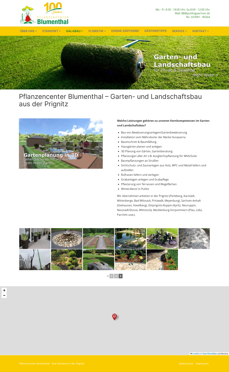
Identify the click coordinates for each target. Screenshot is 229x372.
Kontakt (199, 31)
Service (178, 31)
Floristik (96, 31)
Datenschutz (186, 363)
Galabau (73, 31)
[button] (114, 317)
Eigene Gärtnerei (125, 31)
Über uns (27, 31)
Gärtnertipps (155, 31)
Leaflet (195, 353)
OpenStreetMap (210, 353)
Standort (50, 31)
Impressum (202, 363)
